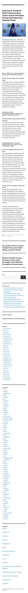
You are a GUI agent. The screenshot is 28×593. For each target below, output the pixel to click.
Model (5, 467)
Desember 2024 (8, 359)
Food (5, 429)
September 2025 (8, 343)
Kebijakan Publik (8, 458)
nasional (6, 471)
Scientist (6, 488)
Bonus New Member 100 (8, 551)
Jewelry (5, 454)
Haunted (6, 440)
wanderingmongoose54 (9, 234)
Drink (5, 414)
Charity (5, 403)
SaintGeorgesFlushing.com (13, 5)
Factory (6, 422)
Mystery (6, 469)
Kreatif (5, 463)
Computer (6, 404)
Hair (5, 439)
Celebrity (6, 401)
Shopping (6, 494)
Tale (5, 505)
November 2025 (8, 340)
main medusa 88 (6, 579)
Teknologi (6, 507)
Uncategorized (7, 513)
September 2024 (8, 364)
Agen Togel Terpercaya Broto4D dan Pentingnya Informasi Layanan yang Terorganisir (13, 289)
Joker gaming (5, 543)
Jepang (5, 452)
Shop (5, 492)
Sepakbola (6, 490)
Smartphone (7, 497)
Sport (5, 499)
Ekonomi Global (8, 418)
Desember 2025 (8, 338)
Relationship (7, 482)
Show (5, 496)
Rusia (10, 236)
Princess (6, 480)
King (5, 461)
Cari (3, 274)
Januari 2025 (7, 357)
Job (4, 456)
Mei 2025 (6, 349)
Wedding (6, 516)
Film (5, 425)
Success (6, 503)
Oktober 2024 (7, 362)
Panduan (6, 473)
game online (7, 433)
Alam (5, 389)
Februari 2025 (7, 355)
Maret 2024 (7, 376)
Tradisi (5, 509)
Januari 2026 (7, 336)
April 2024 (6, 374)
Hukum (6, 444)
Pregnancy (6, 477)
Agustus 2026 (7, 328)
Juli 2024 (6, 368)
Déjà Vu (6, 410)
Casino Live (5, 536)
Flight (5, 427)
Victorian (6, 515)
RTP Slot (4, 528)
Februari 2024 (7, 378)
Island (5, 450)
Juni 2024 (6, 370)
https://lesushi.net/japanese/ (10, 576)
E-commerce (7, 416)
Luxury (5, 465)
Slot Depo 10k (6, 532)
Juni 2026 (6, 330)
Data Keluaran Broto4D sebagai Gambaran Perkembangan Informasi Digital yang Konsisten (13, 295)
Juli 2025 (6, 345)
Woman (6, 518)
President (6, 478)
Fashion (6, 423)
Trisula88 (4, 562)
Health (5, 442)
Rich (5, 486)
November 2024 (8, 360)
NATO (7, 236)
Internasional (7, 448)
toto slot (4, 558)
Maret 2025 (7, 353)
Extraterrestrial (8, 420)
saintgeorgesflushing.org (9, 39)
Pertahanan (7, 475)
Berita (23, 234)
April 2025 (6, 351)
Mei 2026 (6, 332)
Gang (5, 435)
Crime (5, 408)
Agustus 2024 (7, 366)
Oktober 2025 (7, 341)
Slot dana (4, 540)
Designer (6, 412)
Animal (5, 391)
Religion (6, 484)
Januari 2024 (7, 379)
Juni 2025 (6, 347)
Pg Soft (4, 547)
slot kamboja (5, 555)
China (4, 236)
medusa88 (5, 583)
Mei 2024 (6, 372)
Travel (5, 511)
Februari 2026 (7, 334)
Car (4, 399)
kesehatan (6, 459)
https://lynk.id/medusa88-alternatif (12, 572)
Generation (7, 437)
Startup (6, 501)
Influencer (6, 446)
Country (6, 406)
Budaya (5, 397)
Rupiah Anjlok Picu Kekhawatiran (13, 299)
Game (5, 431)
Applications (7, 393)
